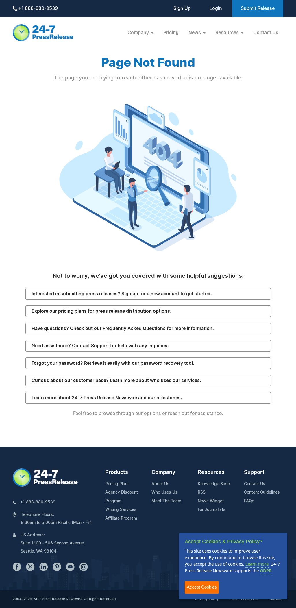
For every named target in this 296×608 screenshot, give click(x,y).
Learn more (257, 564)
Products (116, 472)
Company (163, 472)
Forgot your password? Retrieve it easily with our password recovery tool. (113, 363)
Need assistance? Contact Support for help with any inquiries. (100, 346)
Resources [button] (227, 32)
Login (216, 8)
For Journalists (211, 510)
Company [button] (138, 32)
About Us (160, 484)
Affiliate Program (121, 518)
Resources (211, 472)
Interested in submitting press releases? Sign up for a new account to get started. (122, 294)
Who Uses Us (164, 492)
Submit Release (258, 8)
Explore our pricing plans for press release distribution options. (101, 311)
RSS (202, 492)
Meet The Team (166, 501)
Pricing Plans (117, 484)
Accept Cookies (202, 587)
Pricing (171, 32)
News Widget (211, 501)
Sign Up (182, 8)
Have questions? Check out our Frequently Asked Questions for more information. (123, 328)
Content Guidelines (262, 492)
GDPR (265, 570)
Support (254, 472)
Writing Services (120, 510)
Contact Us (265, 32)
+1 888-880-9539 (37, 8)
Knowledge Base (214, 484)
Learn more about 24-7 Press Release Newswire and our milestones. (107, 398)
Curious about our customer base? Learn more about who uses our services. (116, 380)
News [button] (195, 32)
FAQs (249, 501)
